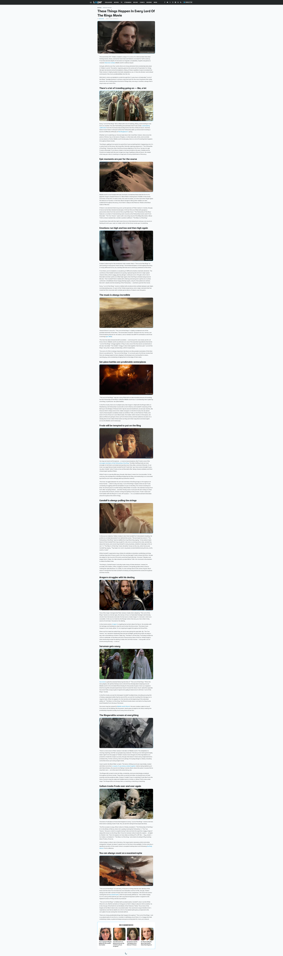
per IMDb (109, 336)
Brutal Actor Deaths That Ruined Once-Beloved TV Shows (132, 943)
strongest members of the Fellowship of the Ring (114, 463)
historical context (110, 63)
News (155, 2)
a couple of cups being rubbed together (124, 766)
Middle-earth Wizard (123, 706)
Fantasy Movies (107, 7)
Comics (142, 2)
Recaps (135, 2)
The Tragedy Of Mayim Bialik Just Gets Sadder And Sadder (105, 943)
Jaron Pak (101, 18)
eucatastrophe (114, 894)
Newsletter (188, 2)
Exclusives (108, 2)
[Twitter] (170, 2)
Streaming (127, 2)
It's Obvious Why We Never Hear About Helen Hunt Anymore (146, 943)
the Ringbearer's (124, 132)
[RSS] (180, 2)
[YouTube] (167, 2)
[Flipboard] (175, 2)
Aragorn (114, 624)
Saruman (102, 682)
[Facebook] (165, 2)
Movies (116, 2)
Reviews (149, 2)
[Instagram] (172, 2)
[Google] (178, 2)
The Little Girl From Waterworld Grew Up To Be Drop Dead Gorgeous (118, 944)
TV (121, 2)
